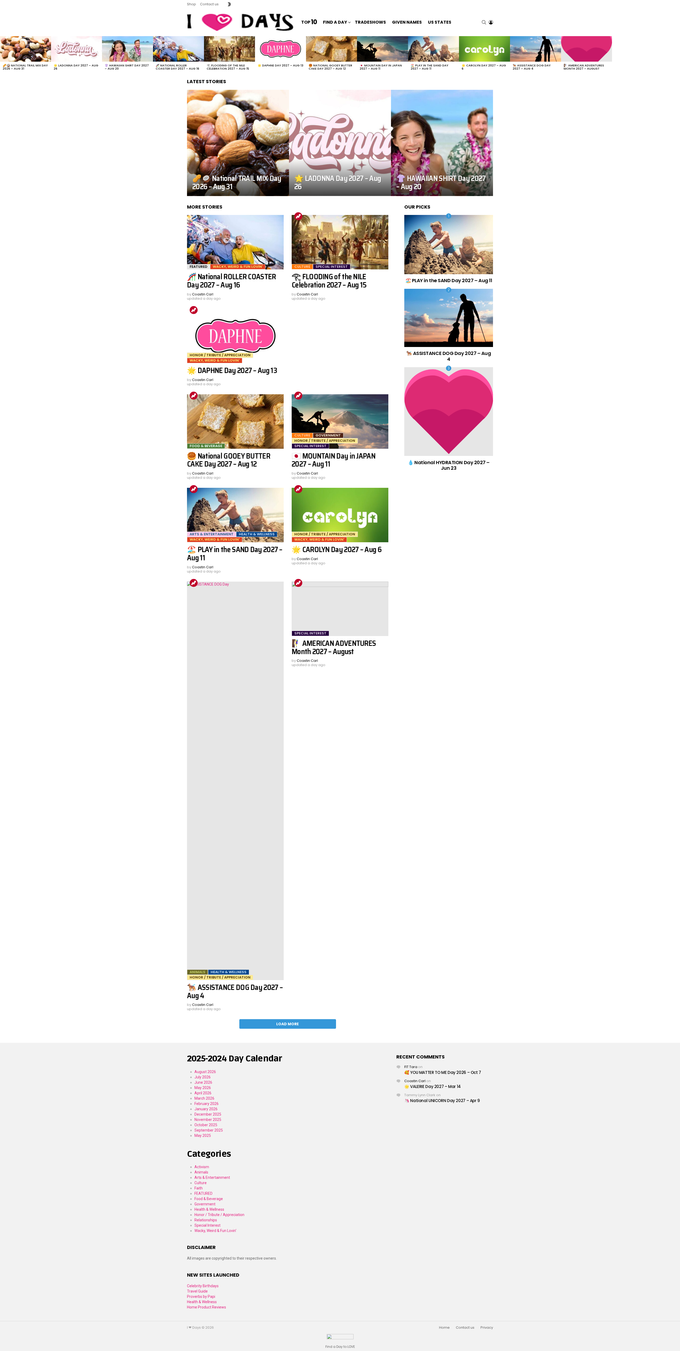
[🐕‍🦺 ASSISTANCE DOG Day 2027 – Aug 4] (535, 49)
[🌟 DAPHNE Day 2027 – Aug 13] (280, 49)
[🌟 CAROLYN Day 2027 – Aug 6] (484, 49)
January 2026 (206, 1109)
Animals (197, 972)
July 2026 (202, 1077)
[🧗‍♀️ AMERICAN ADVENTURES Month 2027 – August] (586, 49)
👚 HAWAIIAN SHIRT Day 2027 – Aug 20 (127, 67)
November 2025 (207, 1119)
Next (677, 54)
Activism (201, 1167)
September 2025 (208, 1130)
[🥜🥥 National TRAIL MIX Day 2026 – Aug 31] (25, 49)
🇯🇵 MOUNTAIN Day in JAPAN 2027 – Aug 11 (381, 67)
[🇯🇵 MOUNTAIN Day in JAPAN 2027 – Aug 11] (382, 49)
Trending (298, 216)
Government (328, 435)
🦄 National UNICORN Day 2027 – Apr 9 (442, 1100)
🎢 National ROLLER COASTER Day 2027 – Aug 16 (177, 67)
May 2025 (202, 1135)
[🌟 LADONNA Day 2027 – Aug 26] (76, 49)
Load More (287, 1024)
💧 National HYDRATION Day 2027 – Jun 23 (449, 465)
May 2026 (202, 1088)
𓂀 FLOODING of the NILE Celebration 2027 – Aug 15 (228, 67)
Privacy (487, 1327)
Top (309, 22)
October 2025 (205, 1125)
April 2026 (202, 1093)
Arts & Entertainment (211, 534)
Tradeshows (370, 22)
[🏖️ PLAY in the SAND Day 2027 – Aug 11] (433, 49)
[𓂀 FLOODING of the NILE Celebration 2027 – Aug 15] (229, 49)
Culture (302, 266)
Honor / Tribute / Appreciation (220, 355)
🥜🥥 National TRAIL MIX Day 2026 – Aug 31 (25, 67)
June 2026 (203, 1082)
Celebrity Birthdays (203, 1286)
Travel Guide (197, 1291)
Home (444, 1327)
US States (439, 22)
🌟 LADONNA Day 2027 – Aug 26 (76, 67)
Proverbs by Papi (201, 1296)
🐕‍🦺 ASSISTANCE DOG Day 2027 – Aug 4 (532, 67)
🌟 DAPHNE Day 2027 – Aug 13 (280, 65)
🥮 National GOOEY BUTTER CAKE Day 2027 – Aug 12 (330, 67)
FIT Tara (410, 1066)
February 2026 (206, 1104)
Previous (2, 54)
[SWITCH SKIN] (229, 4)
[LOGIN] (491, 22)
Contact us (209, 4)
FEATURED (198, 266)
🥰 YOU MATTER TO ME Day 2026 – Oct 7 (442, 1072)
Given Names (407, 22)
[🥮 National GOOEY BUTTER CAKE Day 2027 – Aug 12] (331, 49)
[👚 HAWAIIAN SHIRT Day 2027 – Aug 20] (127, 49)
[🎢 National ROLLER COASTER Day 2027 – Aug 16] (178, 49)
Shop (191, 4)
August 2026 (205, 1072)
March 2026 (204, 1098)
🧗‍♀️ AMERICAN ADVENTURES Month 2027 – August (584, 67)
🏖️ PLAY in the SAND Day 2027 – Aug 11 (429, 67)
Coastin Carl (415, 1080)
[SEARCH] (484, 22)
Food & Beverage (206, 445)
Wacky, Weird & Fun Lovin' (238, 266)
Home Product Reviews (206, 1307)
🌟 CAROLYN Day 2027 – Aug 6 (484, 67)
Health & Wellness (257, 534)
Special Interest (332, 266)
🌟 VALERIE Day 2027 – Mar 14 (432, 1086)
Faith (198, 1188)
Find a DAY (335, 22)
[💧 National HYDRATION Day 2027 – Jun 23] (448, 411)
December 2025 (207, 1114)
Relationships (205, 1220)
